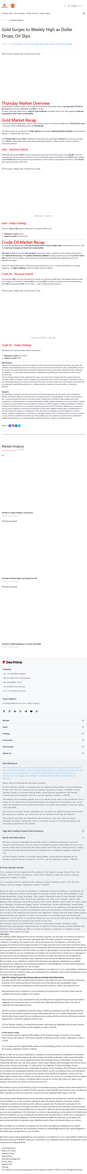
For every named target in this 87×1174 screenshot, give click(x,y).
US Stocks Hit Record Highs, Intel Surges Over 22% (19, 578)
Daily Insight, (45, 44)
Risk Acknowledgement (11, 1159)
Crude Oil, (26, 44)
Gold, (56, 44)
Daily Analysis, (35, 44)
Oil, (60, 44)
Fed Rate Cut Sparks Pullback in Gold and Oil (17, 513)
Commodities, (18, 44)
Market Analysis (17, 20)
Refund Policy (7, 1156)
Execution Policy (8, 1153)
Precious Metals (66, 44)
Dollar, (52, 44)
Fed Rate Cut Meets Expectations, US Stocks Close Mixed (21, 644)
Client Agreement (9, 1148)
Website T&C (7, 1164)
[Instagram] (13, 425)
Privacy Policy (7, 1161)
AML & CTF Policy (9, 1150)
